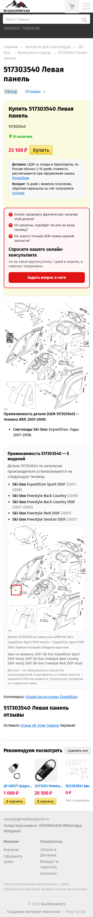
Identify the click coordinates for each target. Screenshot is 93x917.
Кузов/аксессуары (34, 52)
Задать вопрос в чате (46, 277)
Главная (11, 47)
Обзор (11, 91)
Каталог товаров (22, 28)
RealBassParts (53, 904)
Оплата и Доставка (48, 852)
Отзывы (33, 91)
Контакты (48, 873)
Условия (18, 193)
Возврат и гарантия (49, 864)
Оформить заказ (13, 859)
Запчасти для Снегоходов (48, 47)
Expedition (69, 696)
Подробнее (20, 178)
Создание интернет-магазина (33, 911)
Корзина (11, 849)
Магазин (11, 841)
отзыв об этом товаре (39, 725)
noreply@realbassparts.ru (26, 819)
